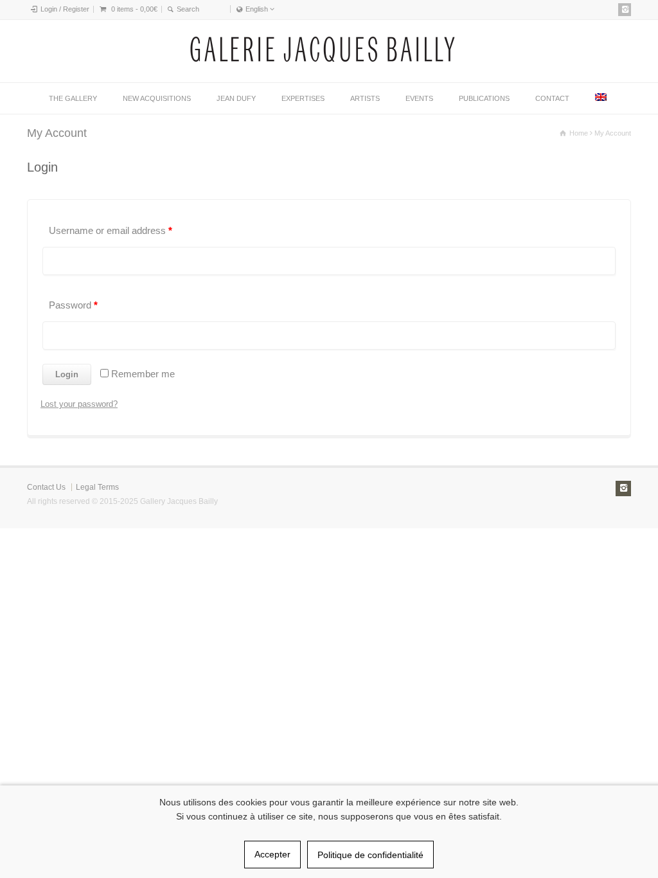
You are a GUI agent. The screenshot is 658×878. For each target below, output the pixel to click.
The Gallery (73, 98)
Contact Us (46, 487)
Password (73, 305)
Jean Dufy (236, 98)
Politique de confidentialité (370, 855)
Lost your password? (79, 404)
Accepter (272, 854)
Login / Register (64, 9)
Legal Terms (97, 487)
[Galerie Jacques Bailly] (322, 59)
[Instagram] (624, 9)
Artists (365, 98)
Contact (552, 98)
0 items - (134, 9)
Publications (484, 98)
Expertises (303, 98)
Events (419, 98)
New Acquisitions (157, 98)
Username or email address (110, 230)
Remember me (142, 373)
